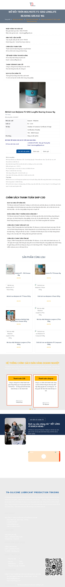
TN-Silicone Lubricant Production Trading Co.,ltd (30, 584)
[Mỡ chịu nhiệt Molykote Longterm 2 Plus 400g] (10, 338)
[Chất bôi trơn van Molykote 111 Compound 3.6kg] (40, 338)
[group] (32, 95)
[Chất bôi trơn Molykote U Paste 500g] (40, 292)
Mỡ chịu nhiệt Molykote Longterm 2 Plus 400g (19, 343)
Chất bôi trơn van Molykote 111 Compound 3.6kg (48, 343)
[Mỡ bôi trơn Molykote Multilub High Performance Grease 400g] (10, 315)
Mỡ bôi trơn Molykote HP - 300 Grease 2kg (18, 274)
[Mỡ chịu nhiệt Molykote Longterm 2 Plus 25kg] (40, 315)
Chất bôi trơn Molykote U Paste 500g (48, 296)
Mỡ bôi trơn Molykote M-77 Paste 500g (19, 296)
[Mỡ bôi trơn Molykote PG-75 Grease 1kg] (40, 269)
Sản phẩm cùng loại (33, 256)
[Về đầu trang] (61, 579)
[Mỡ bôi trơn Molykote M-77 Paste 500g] (10, 292)
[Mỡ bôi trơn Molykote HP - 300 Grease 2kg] (10, 269)
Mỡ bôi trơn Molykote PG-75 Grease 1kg (49, 273)
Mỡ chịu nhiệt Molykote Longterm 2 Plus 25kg (49, 320)
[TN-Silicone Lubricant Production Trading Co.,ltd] (32, 4)
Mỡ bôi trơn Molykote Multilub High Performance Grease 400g (18, 320)
